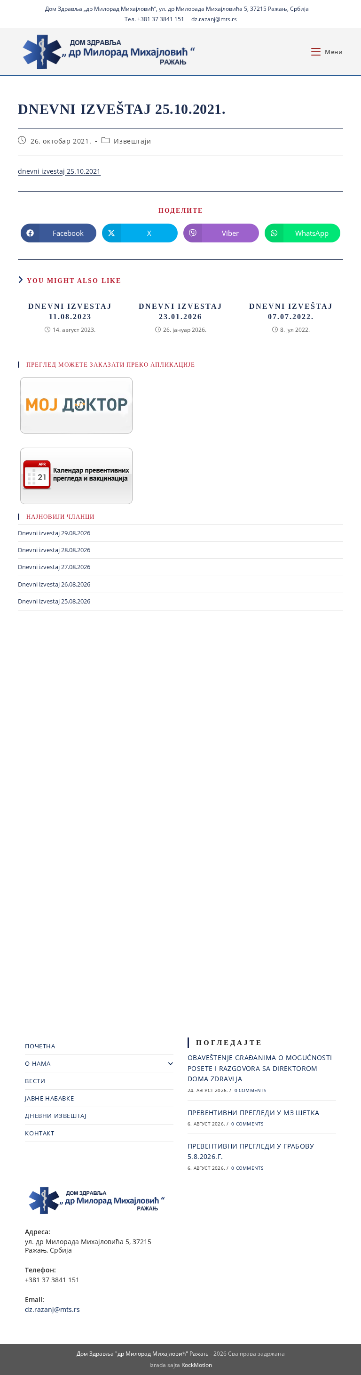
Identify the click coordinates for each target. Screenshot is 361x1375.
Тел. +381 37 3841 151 (154, 19)
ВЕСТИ (35, 1081)
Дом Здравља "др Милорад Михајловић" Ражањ (143, 1354)
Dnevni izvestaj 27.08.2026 (54, 567)
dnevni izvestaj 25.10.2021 (59, 171)
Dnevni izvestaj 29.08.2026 (54, 533)
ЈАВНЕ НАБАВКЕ (49, 1098)
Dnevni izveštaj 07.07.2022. (291, 311)
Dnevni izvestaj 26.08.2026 (54, 584)
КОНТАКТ (39, 1133)
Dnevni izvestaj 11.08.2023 (70, 311)
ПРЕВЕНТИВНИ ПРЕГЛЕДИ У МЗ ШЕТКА (253, 1112)
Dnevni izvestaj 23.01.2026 (180, 311)
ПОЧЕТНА (40, 1046)
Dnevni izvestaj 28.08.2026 (54, 550)
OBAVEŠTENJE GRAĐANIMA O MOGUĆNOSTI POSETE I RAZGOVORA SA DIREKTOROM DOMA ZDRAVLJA (260, 1068)
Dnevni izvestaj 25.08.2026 (54, 601)
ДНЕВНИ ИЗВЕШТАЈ (55, 1115)
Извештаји (132, 141)
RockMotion (196, 1365)
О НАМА (38, 1063)
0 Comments (251, 1090)
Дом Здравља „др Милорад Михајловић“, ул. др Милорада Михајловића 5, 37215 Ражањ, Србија (177, 9)
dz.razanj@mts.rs (214, 19)
